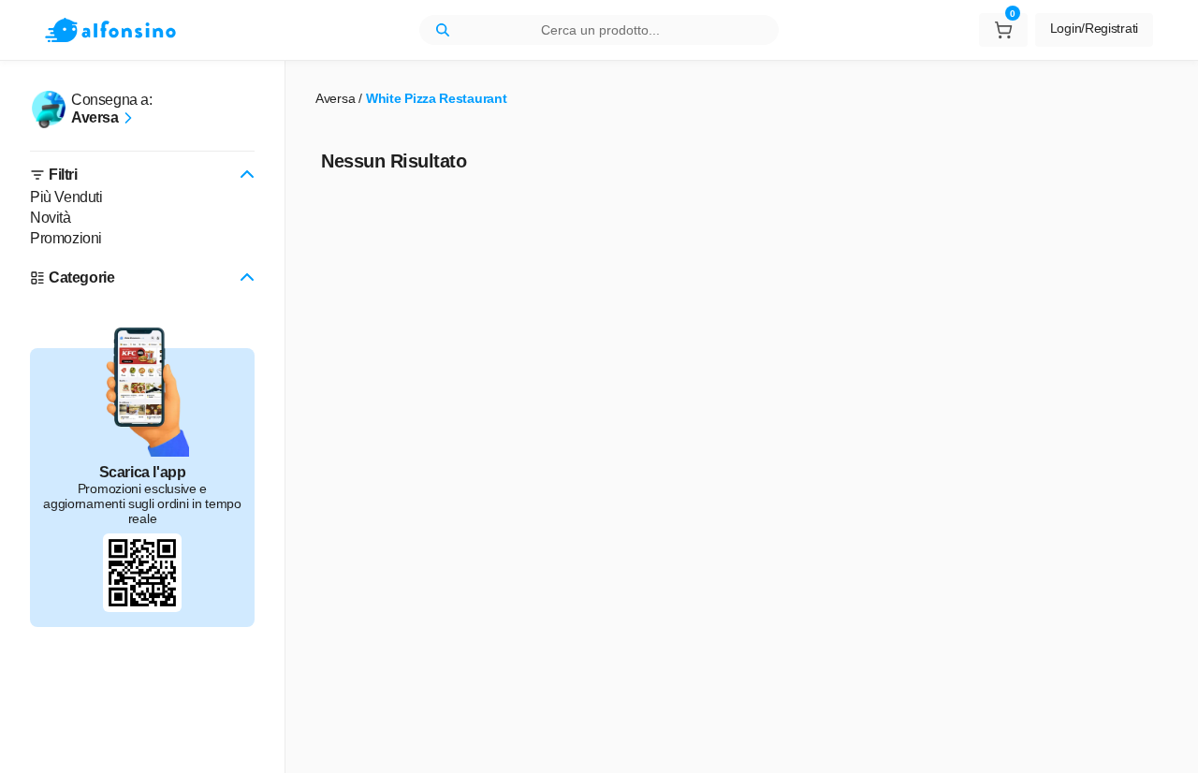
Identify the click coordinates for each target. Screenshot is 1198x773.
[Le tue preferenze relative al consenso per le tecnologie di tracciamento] (1165, 740)
